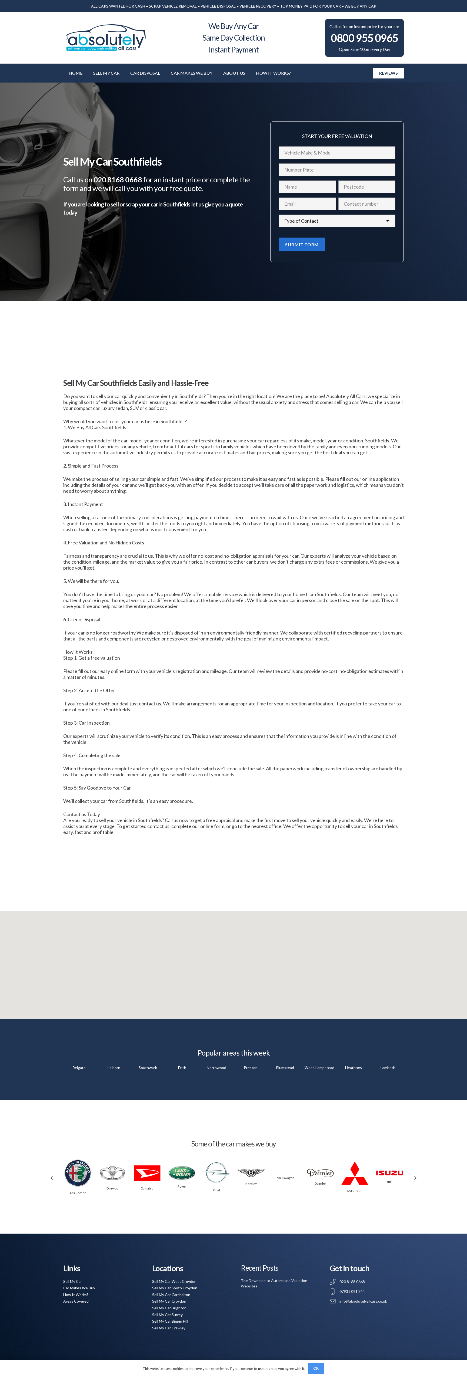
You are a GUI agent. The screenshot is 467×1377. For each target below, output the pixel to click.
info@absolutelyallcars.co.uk (363, 1301)
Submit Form (302, 244)
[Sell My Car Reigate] (79, 1068)
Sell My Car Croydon (169, 1301)
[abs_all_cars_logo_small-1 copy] (105, 37)
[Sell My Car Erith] (182, 1068)
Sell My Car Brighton (169, 1308)
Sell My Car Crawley (168, 1328)
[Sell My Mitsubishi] (354, 1173)
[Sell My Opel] (216, 1173)
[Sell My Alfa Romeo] (77, 1173)
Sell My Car (72, 1281)
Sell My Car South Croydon (174, 1288)
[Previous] (51, 1177)
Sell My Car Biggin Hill (170, 1321)
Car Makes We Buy (79, 1288)
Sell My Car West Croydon (174, 1281)
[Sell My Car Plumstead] (285, 1068)
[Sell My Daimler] (320, 1173)
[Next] (415, 1177)
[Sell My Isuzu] (389, 1173)
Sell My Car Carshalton (171, 1294)
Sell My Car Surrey (167, 1314)
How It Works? (75, 1294)
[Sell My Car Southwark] (148, 1068)
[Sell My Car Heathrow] (353, 1068)
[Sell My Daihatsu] (147, 1173)
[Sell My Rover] (181, 1173)
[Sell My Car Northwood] (216, 1068)
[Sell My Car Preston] (250, 1068)
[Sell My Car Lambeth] (388, 1068)
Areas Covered (76, 1301)
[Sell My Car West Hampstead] (319, 1068)
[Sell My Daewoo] (112, 1173)
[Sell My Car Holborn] (113, 1068)
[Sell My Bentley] (251, 1173)
